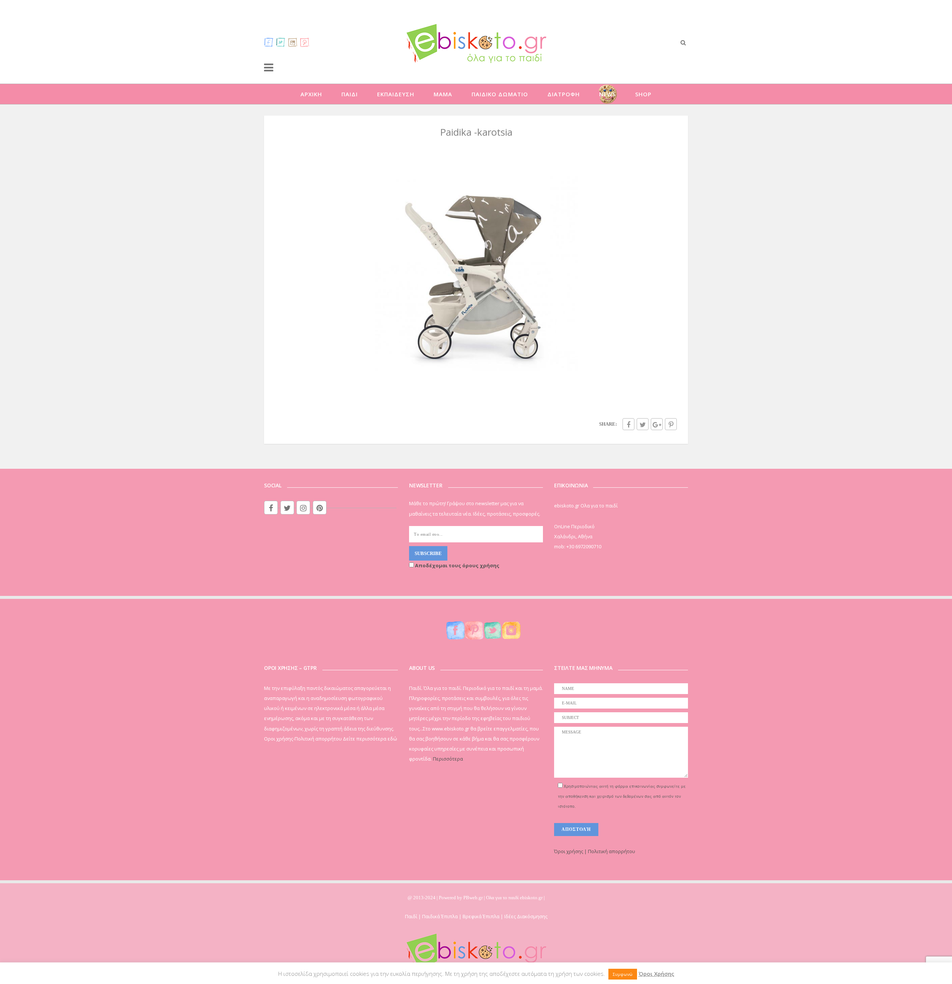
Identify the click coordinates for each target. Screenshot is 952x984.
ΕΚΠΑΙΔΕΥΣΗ (395, 94)
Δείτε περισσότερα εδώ (370, 738)
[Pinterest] (304, 42)
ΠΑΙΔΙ (349, 94)
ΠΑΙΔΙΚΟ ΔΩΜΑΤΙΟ (500, 94)
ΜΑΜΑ (443, 94)
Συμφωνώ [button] (623, 974)
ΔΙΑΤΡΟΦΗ (563, 94)
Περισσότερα (448, 758)
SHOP (643, 94)
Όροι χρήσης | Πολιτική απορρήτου (594, 851)
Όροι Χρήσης (656, 973)
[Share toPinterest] (671, 424)
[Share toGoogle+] (657, 424)
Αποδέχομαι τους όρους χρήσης (456, 565)
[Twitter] (281, 42)
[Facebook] (269, 42)
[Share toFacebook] (628, 424)
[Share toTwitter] (643, 424)
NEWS (607, 94)
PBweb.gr (473, 897)
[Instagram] (293, 42)
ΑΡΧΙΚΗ (311, 94)
